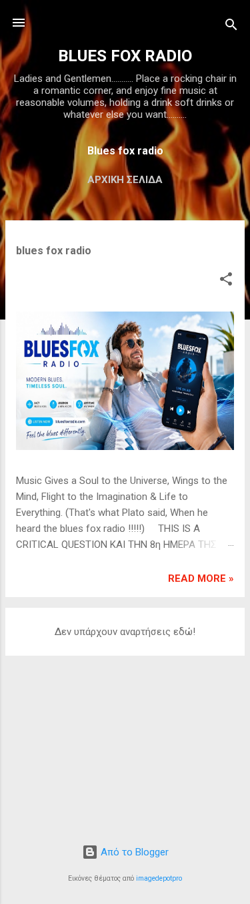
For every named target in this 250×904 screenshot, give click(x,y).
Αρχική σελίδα (125, 180)
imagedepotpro (159, 878)
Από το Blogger (133, 852)
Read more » (201, 578)
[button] (226, 281)
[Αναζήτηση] (231, 27)
